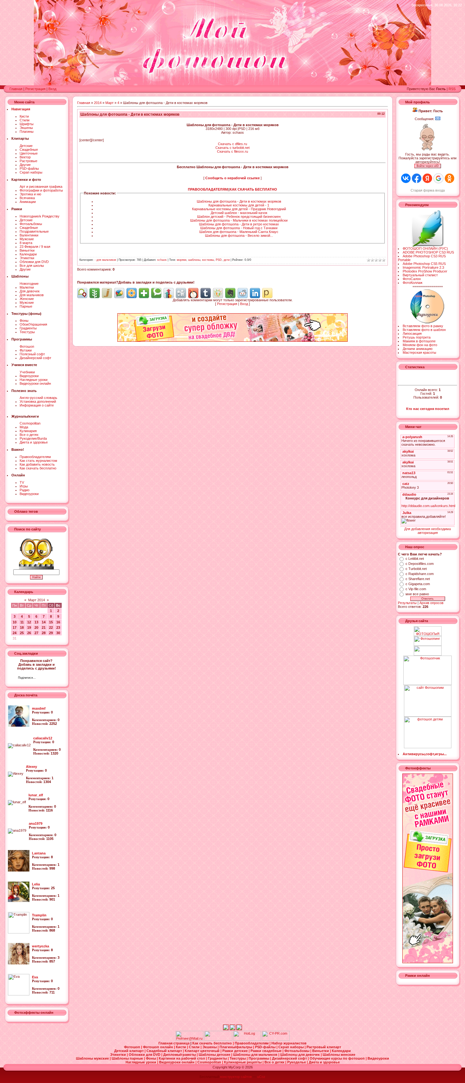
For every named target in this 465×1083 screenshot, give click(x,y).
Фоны (24, 320)
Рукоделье (297, 1062)
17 (14, 627)
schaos (162, 259)
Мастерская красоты (419, 352)
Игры (24, 486)
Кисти (24, 116)
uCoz (261, 1077)
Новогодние (29, 283)
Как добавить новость (37, 464)
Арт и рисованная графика (41, 186)
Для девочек (30, 291)
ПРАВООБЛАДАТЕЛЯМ (208, 189)
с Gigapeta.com (418, 584)
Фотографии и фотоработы (41, 190)
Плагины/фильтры (236, 1047)
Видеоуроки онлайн (35, 383)
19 (29, 627)
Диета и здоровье (34, 442)
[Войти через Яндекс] (427, 178)
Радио (24, 490)
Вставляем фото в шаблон (424, 330)
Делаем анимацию (417, 349)
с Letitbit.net (415, 558)
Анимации (28, 202)
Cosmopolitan (30, 423)
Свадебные (29, 149)
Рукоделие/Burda (33, 438)
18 (22, 627)
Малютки (27, 287)
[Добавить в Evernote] (230, 293)
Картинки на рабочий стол (182, 1058)
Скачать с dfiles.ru (232, 144)
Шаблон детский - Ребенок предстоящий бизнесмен (239, 216)
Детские (26, 146)
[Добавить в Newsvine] (95, 293)
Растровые (28, 161)
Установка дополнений (38, 401)
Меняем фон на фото (420, 345)
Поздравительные (34, 231)
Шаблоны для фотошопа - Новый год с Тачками (238, 228)
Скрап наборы (31, 172)
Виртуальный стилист (420, 275)
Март (109, 103)
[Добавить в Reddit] (243, 293)
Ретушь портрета (417, 337)
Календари (28, 254)
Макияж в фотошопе (419, 341)
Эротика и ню (30, 194)
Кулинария (28, 431)
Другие (25, 165)
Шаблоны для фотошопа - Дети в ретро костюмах (239, 224)
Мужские (27, 239)
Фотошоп (27, 346)
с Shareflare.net (418, 579)
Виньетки (27, 250)
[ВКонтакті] (42, 678)
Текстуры (27, 332)
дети (227, 259)
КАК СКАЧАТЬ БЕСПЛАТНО (253, 189)
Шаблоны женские (339, 1054)
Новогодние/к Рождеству (39, 216)
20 (36, 627)
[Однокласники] (49, 678)
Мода (24, 427)
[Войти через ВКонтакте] (406, 178)
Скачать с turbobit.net (232, 148)
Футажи (26, 350)
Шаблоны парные (128, 1058)
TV (22, 482)
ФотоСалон (412, 279)
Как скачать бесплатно (38, 468)
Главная (15, 89)
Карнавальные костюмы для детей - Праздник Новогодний (239, 209)
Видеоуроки (29, 376)
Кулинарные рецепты (243, 1062)
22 (51, 627)
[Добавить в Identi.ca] (82, 293)
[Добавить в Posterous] (267, 293)
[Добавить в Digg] (181, 293)
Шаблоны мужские (93, 1058)
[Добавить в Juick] (107, 293)
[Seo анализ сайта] (276, 1039)
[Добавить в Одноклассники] (218, 293)
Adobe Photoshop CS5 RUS (424, 264)
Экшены (26, 128)
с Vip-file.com (416, 589)
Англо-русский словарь (38, 398)
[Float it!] (132, 293)
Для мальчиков (32, 295)
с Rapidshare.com (420, 574)
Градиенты (28, 328)
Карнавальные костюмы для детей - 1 (238, 205)
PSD (219, 259)
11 (22, 622)
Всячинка (27, 198)
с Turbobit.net (416, 569)
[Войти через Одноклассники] (449, 178)
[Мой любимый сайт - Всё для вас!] (427, 651)
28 (44, 633)
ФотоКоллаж (412, 283)
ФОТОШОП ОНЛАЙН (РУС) (425, 248)
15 (51, 622)
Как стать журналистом (38, 460)
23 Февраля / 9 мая (35, 246)
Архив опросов (431, 603)
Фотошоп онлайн (158, 1047)
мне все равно (417, 594)
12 (29, 622)
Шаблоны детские (215, 1054)
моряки (181, 259)
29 (51, 633)
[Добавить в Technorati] (156, 293)
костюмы (208, 259)
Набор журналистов (289, 1043)
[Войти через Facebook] (416, 178)
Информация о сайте (37, 405)
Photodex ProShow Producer (425, 271)
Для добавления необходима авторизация (427, 531)
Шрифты (27, 124)
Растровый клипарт (324, 1047)
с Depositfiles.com (420, 564)
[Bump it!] (169, 293)
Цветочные (29, 153)
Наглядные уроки (33, 380)
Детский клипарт (129, 1051)
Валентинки (29, 235)
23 (58, 627)
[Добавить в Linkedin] (255, 293)
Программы (259, 1058)
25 (22, 633)
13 (36, 622)
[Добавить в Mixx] (193, 293)
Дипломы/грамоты (180, 1054)
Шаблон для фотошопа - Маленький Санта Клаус (238, 232)
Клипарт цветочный (202, 1051)
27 (36, 633)
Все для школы (32, 265)
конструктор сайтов (236, 1077)
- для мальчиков (105, 259)
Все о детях (29, 435)
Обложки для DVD (34, 262)
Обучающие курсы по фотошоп (338, 1058)
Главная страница (174, 1043)
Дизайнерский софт (35, 358)
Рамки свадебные (266, 1051)
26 (29, 633)
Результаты (407, 603)
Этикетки (27, 258)
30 (58, 633)
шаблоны (194, 259)
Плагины (27, 131)
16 (58, 622)
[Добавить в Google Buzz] (119, 293)
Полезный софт (32, 354)
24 (14, 633)
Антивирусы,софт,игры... (425, 754)
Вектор (25, 157)
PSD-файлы (29, 168)
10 (14, 622)
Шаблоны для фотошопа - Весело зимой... (239, 235)
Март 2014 (36, 600)
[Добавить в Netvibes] (144, 293)
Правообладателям (35, 457)
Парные (26, 306)
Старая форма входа (428, 190)
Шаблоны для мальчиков (255, 1054)
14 (44, 622)
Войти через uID (428, 166)
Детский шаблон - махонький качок (239, 213)
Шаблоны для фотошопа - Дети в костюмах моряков (239, 201)
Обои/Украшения (33, 324)
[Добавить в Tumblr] (206, 293)
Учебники (27, 372)
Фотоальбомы (31, 224)
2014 (98, 103)
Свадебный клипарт (164, 1051)
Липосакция (412, 333)
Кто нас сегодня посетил (427, 409)
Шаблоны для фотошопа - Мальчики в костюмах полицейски (239, 220)
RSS (452, 89)
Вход (52, 89)
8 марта (26, 243)
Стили (24, 120)
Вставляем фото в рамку (423, 326)
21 (44, 627)
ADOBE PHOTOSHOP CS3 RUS (428, 252)
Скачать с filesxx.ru (232, 151)
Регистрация (35, 89)
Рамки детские (235, 1051)
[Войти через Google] (438, 178)
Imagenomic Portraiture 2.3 (423, 267)
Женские (27, 299)
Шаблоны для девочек (300, 1054)
